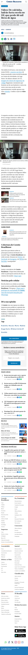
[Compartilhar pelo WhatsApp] (21, 379)
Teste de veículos (5, 602)
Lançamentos (17, 554)
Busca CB (3, 538)
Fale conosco (17, 523)
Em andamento (18, 532)
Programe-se (4, 564)
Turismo (3, 526)
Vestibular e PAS (18, 515)
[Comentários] (14, 40)
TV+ (2, 570)
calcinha (7, 91)
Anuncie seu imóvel (19, 551)
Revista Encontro (21, 605)
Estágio (16, 507)
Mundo (2, 512)
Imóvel (17, 546)
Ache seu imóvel (18, 548)
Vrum (3, 593)
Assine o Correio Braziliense (7, 542)
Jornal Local (17, 598)
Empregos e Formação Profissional (19, 583)
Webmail (3, 556)
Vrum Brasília (17, 602)
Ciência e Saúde (4, 518)
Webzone (3, 554)
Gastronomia (4, 552)
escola (11, 326)
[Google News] (11, 40)
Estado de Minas (18, 619)
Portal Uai (17, 621)
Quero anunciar (18, 576)
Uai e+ (16, 623)
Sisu (15, 517)
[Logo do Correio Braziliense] (14, 2)
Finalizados (17, 536)
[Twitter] (8, 40)
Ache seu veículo (4, 596)
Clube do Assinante (5, 540)
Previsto (16, 530)
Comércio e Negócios (19, 589)
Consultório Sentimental (6, 551)
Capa (2, 502)
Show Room (17, 560)
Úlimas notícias (18, 556)
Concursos (18, 526)
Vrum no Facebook (5, 610)
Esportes (3, 516)
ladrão (23, 326)
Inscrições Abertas (19, 534)
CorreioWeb (5, 546)
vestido (4, 332)
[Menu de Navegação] (2, 1)
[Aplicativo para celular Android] (20, 635)
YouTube (4, 261)
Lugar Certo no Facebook (20, 566)
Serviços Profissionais (19, 587)
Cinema (2, 562)
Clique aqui (17, 276)
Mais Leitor (3, 572)
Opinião (2, 520)
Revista (16, 609)
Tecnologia (3, 524)
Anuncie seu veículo (5, 598)
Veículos (16, 580)
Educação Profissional (19, 519)
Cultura (16, 513)
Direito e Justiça (4, 534)
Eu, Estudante (19, 498)
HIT (2, 568)
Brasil (2, 508)
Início (2, 29)
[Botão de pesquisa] (26, 1)
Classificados (19, 573)
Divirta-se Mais (6, 559)
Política (2, 506)
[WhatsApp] (2, 40)
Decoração (17, 562)
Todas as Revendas (5, 612)
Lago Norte (6, 329)
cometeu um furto (16, 72)
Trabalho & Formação (19, 505)
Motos (2, 608)
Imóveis (16, 578)
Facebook (4, 259)
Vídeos (2, 606)
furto (17, 326)
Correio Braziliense (5, 499)
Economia (3, 510)
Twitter (20, 257)
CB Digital (3, 536)
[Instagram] (15, 642)
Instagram (13, 259)
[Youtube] (19, 642)
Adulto (16, 585)
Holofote (3, 522)
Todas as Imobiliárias (19, 568)
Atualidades (17, 611)
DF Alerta (17, 596)
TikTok (21, 259)
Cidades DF (8, 29)
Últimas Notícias (18, 511)
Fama (2, 548)
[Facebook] (5, 40)
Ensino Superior (18, 503)
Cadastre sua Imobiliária (20, 570)
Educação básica (18, 501)
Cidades (3, 504)
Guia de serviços (18, 558)
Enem (16, 509)
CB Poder (17, 600)
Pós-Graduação (18, 521)
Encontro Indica (18, 613)
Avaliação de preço (5, 604)
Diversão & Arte (4, 514)
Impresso (4, 529)
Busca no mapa (18, 552)
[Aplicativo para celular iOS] (20, 631)
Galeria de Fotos (18, 564)
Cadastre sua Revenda (6, 614)
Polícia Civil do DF (18, 329)
